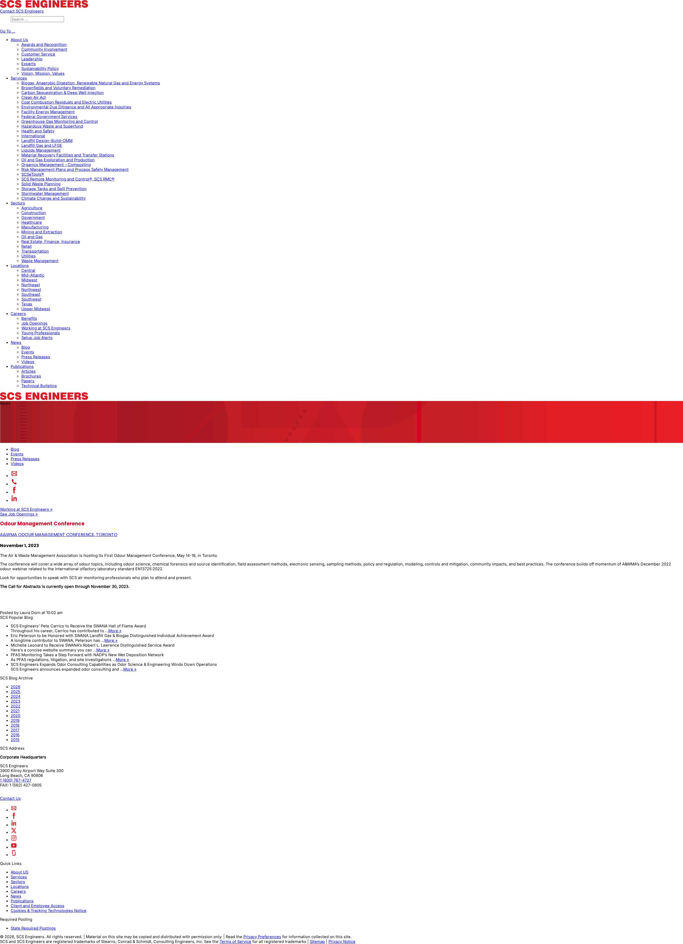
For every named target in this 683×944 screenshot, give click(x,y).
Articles (28, 371)
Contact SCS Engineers (22, 11)
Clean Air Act (33, 97)
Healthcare (31, 222)
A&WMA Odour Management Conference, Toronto (58, 535)
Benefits (29, 318)
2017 (15, 730)
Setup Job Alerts (37, 337)
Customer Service (38, 54)
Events (27, 352)
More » (115, 630)
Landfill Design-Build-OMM (47, 140)
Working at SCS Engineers (45, 328)
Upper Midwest (35, 308)
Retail (26, 246)
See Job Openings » (19, 514)
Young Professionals (40, 333)
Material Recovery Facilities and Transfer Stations (67, 155)
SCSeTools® (32, 174)
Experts (28, 63)
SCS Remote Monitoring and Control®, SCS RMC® (67, 179)
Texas (26, 304)
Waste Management (39, 260)
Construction (33, 212)
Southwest (31, 299)
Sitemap (317, 941)
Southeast (30, 294)
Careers (18, 313)
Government (33, 217)
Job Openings (34, 323)
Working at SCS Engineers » (26, 509)
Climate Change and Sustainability (53, 198)
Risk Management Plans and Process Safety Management (75, 169)
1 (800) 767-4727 (15, 780)
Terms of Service (235, 941)
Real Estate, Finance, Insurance (50, 241)
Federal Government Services (49, 116)
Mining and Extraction (41, 232)
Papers (27, 381)
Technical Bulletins (39, 385)
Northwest (31, 289)
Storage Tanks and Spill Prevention (54, 188)
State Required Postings (33, 928)
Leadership (31, 59)
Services (19, 78)
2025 (15, 691)
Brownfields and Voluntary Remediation (58, 87)
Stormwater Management (45, 193)
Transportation (35, 251)
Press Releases (35, 357)
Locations (20, 265)
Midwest (29, 280)
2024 (15, 696)
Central (28, 270)
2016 (15, 735)
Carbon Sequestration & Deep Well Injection (62, 92)
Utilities (28, 256)
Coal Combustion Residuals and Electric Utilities (66, 102)
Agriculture (31, 208)
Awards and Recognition (44, 44)
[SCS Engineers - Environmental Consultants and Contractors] (44, 6)
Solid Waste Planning (41, 184)
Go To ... (7, 31)
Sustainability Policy (40, 68)
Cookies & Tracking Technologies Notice (48, 910)
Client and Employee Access (37, 905)
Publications (22, 366)
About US (19, 872)
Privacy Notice (341, 941)
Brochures (31, 376)
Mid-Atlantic (32, 275)
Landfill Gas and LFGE (41, 145)
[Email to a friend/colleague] (14, 475)
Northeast (30, 284)
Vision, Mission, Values (43, 73)
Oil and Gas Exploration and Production (58, 160)
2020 (15, 715)
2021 (15, 711)
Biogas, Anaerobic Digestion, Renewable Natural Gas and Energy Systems (90, 83)
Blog (25, 347)
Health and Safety (37, 131)
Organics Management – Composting (56, 164)
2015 (15, 739)
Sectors (18, 203)
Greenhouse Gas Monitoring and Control (59, 121)
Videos (27, 361)
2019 (15, 720)
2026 (15, 687)
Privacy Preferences (262, 936)
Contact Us (10, 798)
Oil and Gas (32, 236)
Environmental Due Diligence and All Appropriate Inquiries (76, 107)
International (33, 135)
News (16, 342)
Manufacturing (35, 227)
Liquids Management (41, 150)
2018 (15, 725)
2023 (15, 701)
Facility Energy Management (48, 111)
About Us (19, 39)
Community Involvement (44, 49)
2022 (15, 706)
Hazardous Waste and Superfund (52, 126)
